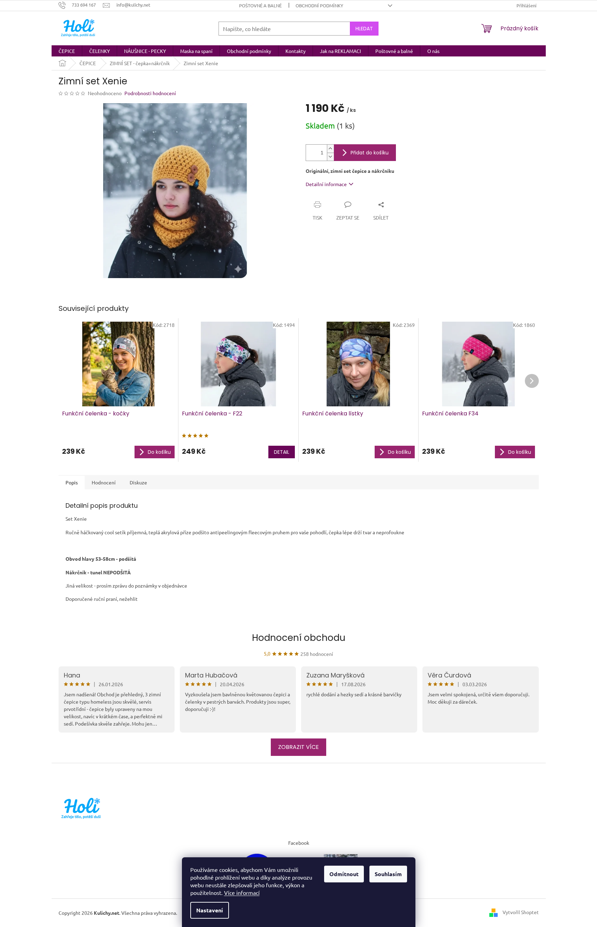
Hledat (364, 28)
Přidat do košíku (370, 152)
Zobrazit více (298, 747)
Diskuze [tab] (138, 482)
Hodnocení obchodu (298, 637)
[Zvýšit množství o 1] (330, 149)
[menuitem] (67, 50)
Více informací (242, 892)
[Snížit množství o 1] (330, 157)
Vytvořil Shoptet (521, 912)
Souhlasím (388, 874)
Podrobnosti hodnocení (150, 93)
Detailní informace (326, 184)
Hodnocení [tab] (104, 482)
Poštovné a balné (260, 5)
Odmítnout (344, 874)
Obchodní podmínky (319, 5)
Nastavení (209, 910)
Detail (281, 452)
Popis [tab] (72, 482)
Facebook (298, 843)
